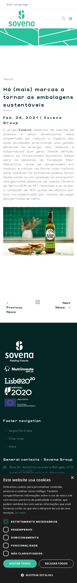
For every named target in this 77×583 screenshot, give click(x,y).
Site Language (17, 4)
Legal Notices (18, 430)
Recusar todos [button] (56, 563)
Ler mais (20, 512)
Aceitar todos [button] (20, 563)
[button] (38, 575)
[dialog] (38, 528)
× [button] (72, 477)
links (10, 446)
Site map (14, 438)
